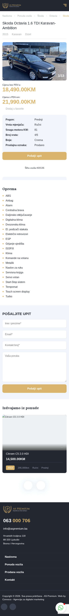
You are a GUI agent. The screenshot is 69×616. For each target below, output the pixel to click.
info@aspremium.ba (15, 528)
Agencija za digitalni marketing (28, 599)
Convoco (6, 599)
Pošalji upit (34, 388)
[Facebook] (4, 607)
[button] (61, 608)
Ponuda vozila (24, 16)
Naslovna (7, 16)
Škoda (40, 16)
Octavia (53, 16)
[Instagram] (12, 607)
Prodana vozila (14, 572)
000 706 (16, 520)
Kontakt (10, 579)
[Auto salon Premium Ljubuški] (11, 5)
